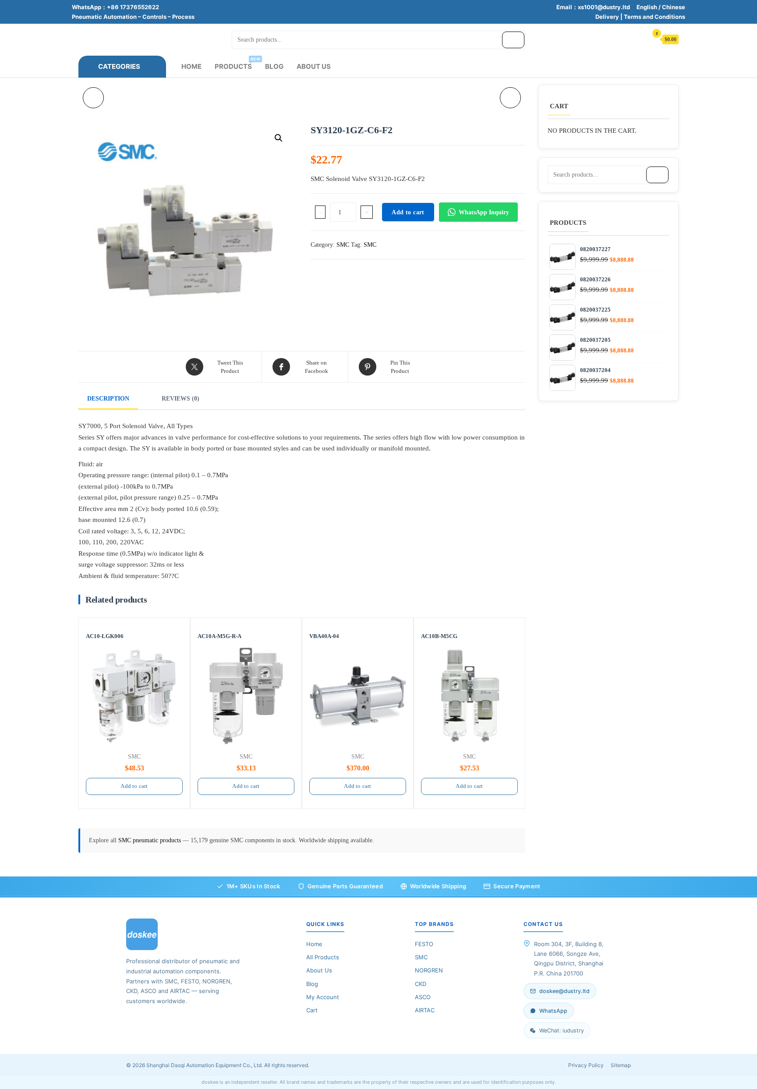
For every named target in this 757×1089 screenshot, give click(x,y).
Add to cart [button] (134, 786)
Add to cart (408, 212)
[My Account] (636, 38)
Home (191, 66)
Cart (312, 1010)
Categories (119, 66)
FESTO (424, 943)
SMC (342, 244)
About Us (314, 66)
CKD (420, 983)
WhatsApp (553, 1010)
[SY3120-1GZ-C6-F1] (93, 97)
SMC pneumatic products (150, 840)
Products (236, 64)
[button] (279, 138)
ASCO (423, 996)
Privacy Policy (586, 1065)
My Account (322, 996)
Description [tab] (108, 398)
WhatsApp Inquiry (484, 212)
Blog (274, 66)
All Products (322, 957)
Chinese (673, 7)
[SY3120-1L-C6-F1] (510, 97)
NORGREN (429, 970)
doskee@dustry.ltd (564, 991)
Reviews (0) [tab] (180, 398)
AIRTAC (425, 1010)
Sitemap (621, 1065)
